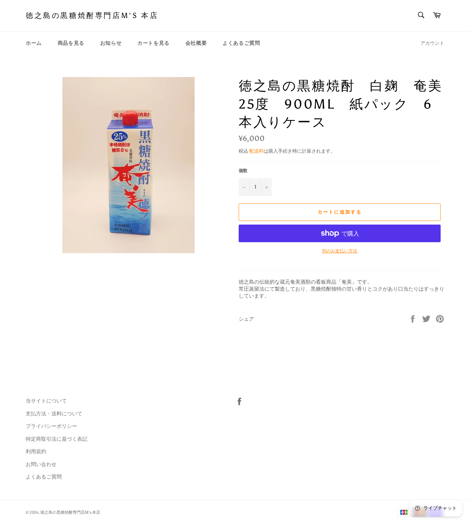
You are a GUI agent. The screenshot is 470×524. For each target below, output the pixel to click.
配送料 (256, 151)
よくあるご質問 (241, 43)
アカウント (432, 43)
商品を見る (71, 43)
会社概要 (196, 43)
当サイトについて (46, 401)
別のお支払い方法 (339, 251)
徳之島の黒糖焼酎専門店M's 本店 (92, 15)
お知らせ (111, 43)
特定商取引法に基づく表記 (56, 439)
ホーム (34, 43)
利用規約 (36, 451)
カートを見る (153, 43)
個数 (243, 170)
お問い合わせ (41, 464)
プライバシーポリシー (51, 426)
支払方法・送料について (54, 414)
